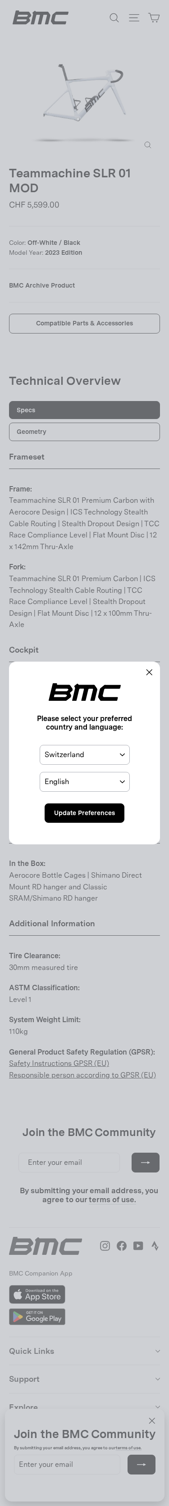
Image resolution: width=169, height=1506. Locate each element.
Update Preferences (84, 812)
